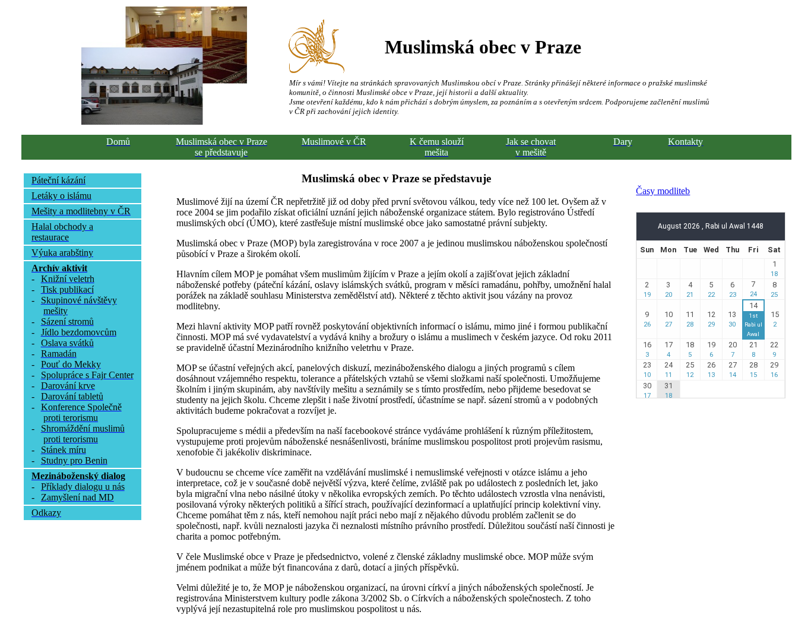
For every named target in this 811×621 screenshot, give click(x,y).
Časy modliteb (663, 191)
